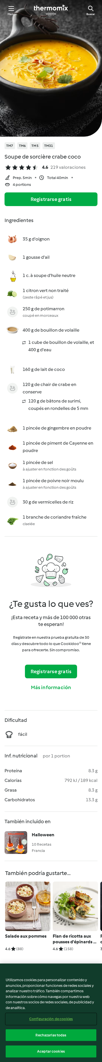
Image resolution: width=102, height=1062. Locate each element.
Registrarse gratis (51, 199)
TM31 (48, 146)
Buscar (90, 14)
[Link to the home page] (51, 10)
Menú (11, 14)
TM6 (22, 146)
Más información (51, 687)
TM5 (35, 146)
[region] (51, 1013)
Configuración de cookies (51, 1019)
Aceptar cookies (51, 1051)
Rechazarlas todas (50, 1035)
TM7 (9, 146)
